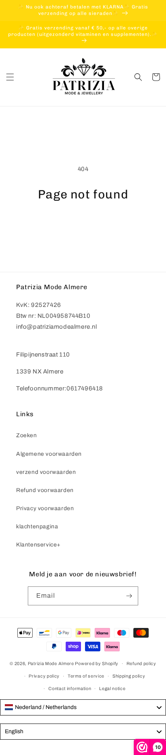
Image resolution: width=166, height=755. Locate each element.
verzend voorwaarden (46, 472)
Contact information (69, 688)
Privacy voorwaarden (45, 508)
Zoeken (26, 435)
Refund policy (141, 663)
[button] (10, 77)
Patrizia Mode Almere (51, 663)
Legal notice (112, 688)
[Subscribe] (129, 595)
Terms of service (86, 676)
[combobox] (83, 707)
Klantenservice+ (38, 545)
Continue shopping (83, 223)
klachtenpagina (37, 526)
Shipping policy (128, 676)
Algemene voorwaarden (49, 454)
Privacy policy (44, 676)
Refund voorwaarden (45, 490)
